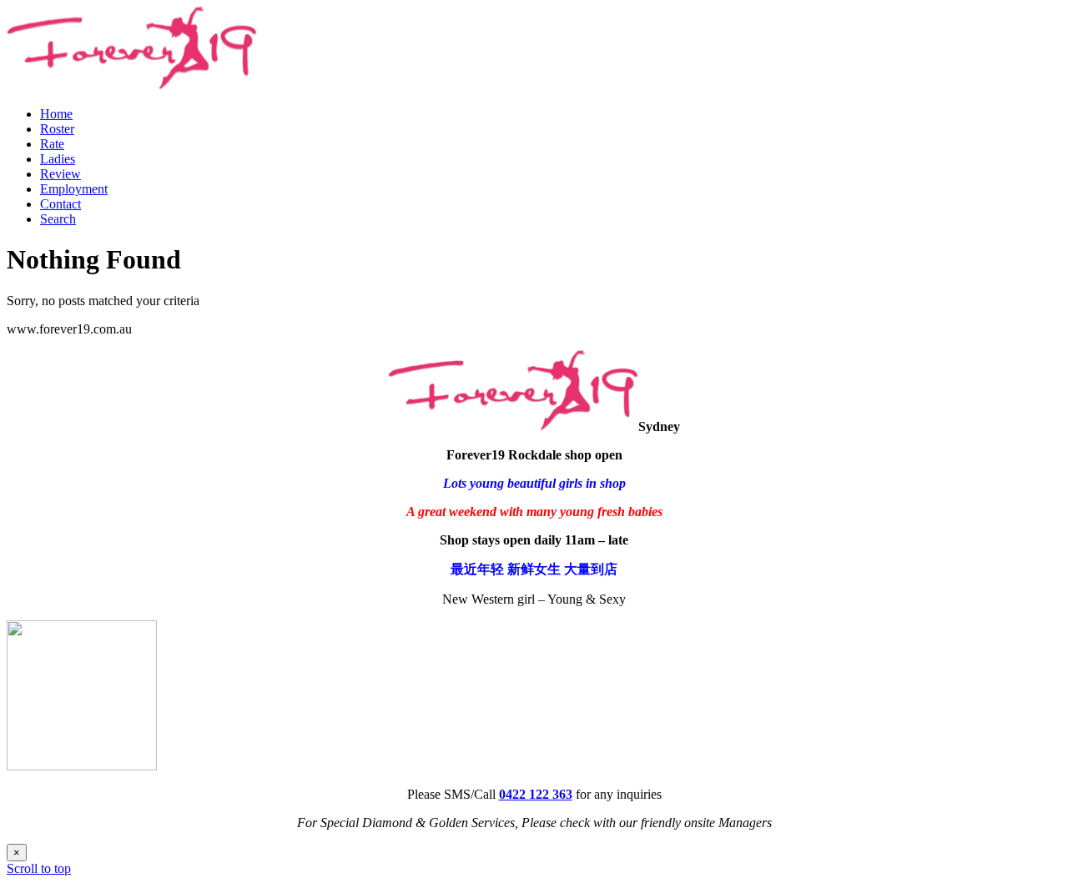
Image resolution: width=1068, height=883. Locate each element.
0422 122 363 (535, 794)
